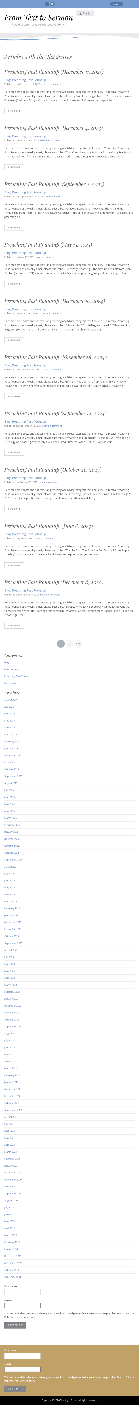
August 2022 (11, 1033)
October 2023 (11, 936)
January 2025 (11, 831)
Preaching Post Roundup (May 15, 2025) (48, 244)
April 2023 (9, 977)
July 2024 (9, 873)
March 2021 (10, 1151)
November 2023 (13, 929)
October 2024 (11, 852)
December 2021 (12, 1089)
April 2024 (9, 894)
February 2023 (12, 991)
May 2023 (9, 971)
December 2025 (12, 755)
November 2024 (13, 845)
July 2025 (9, 790)
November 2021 (13, 1096)
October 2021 (11, 1103)
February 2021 (12, 1158)
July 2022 (9, 1040)
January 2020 (11, 1249)
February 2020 (12, 1242)
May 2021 (9, 1137)
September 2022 (13, 1026)
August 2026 (11, 699)
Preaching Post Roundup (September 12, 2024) (55, 413)
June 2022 (9, 1047)
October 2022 (11, 1019)
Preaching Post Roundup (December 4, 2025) (53, 127)
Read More (14, 111)
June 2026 (9, 713)
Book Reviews (12, 669)
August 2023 (11, 950)
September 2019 (13, 1276)
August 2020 (11, 1200)
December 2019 (12, 1256)
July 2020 (9, 1207)
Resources (10, 683)
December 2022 (12, 1005)
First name (10, 1286)
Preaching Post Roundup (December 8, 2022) (53, 582)
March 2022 (10, 1068)
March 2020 (10, 1235)
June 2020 (9, 1214)
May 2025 (9, 804)
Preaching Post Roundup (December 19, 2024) (54, 300)
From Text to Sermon (38, 17)
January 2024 (11, 915)
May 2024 (9, 887)
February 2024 (12, 908)
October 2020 (11, 1186)
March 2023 (10, 985)
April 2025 (9, 811)
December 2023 (12, 922)
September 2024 (13, 859)
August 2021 (11, 1116)
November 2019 (13, 1263)
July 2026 (9, 706)
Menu (84, 13)
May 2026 (9, 720)
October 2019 (11, 1270)
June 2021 (9, 1130)
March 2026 (10, 734)
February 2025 (12, 825)
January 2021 (11, 1165)
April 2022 (9, 1061)
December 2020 (12, 1172)
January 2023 (11, 998)
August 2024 (11, 866)
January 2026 (11, 748)
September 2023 (13, 943)
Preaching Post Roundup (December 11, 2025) (54, 71)
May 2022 (9, 1054)
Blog (7, 80)
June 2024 (9, 880)
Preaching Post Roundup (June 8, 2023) (48, 525)
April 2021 (9, 1144)
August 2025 (11, 783)
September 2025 (13, 776)
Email (8, 1300)
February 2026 (12, 741)
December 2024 (12, 838)
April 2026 (9, 727)
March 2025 (10, 817)
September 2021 (13, 1110)
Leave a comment (51, 84)
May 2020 (9, 1221)
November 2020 (13, 1179)
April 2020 (9, 1228)
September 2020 (13, 1193)
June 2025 (9, 797)
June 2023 (9, 964)
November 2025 (13, 762)
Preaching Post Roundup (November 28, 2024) (55, 357)
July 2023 (9, 957)
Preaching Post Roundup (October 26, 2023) (52, 469)
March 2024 (10, 901)
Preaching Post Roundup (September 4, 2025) (54, 184)
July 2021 (9, 1124)
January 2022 (11, 1082)
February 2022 (12, 1075)
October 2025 (11, 769)
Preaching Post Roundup (29, 80)
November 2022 (13, 1012)
